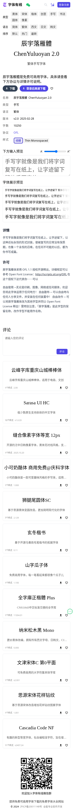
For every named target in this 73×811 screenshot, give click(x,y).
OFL (16, 132)
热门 (24, 34)
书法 (62, 14)
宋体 (24, 14)
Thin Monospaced (36, 140)
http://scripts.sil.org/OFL (51, 274)
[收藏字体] (51, 88)
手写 (53, 14)
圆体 (15, 20)
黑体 (15, 14)
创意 (43, 14)
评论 (62, 351)
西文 (34, 27)
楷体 (34, 14)
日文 (43, 27)
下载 (12, 88)
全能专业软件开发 (52, 806)
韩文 (53, 27)
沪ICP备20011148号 (31, 806)
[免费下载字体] (60, 420)
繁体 (24, 27)
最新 (34, 34)
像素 (24, 20)
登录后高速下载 (35, 88)
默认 (15, 34)
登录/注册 (64, 4)
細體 (18, 140)
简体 (15, 27)
